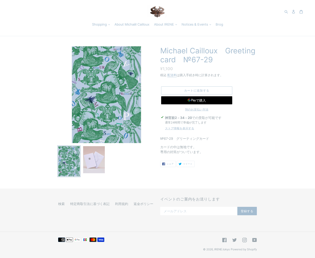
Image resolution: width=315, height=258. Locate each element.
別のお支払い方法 (196, 109)
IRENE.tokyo (222, 249)
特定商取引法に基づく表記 (90, 204)
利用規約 (121, 204)
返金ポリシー (143, 204)
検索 (61, 204)
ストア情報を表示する (179, 128)
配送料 (172, 75)
